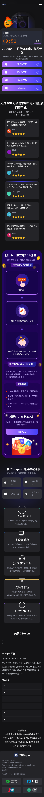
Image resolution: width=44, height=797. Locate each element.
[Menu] (40, 3)
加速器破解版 (35, 738)
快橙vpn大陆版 (11, 742)
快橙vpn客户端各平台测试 (28, 734)
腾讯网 (22, 774)
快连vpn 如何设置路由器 (28, 742)
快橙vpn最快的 (9, 738)
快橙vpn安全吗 (22, 738)
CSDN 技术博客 (14, 774)
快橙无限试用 (10, 734)
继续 (37, 41)
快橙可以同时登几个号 (22, 745)
